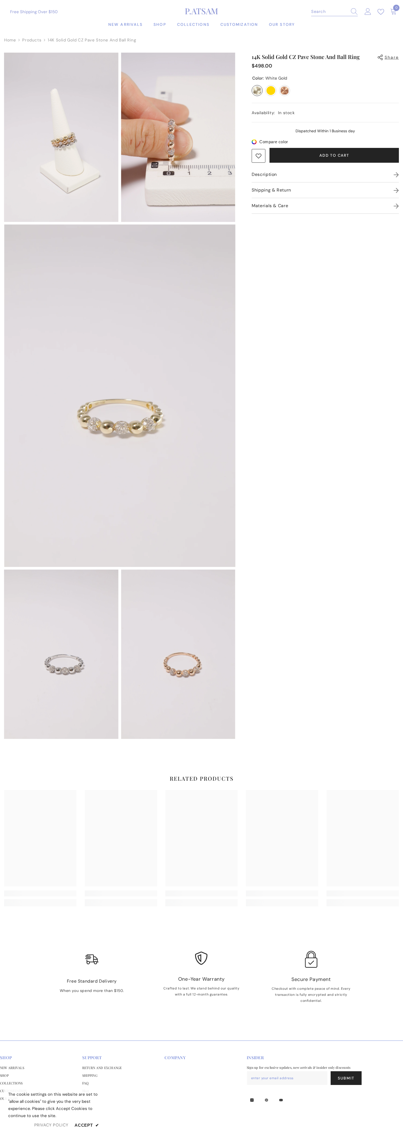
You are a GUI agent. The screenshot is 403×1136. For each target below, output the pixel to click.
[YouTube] (281, 1100)
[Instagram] (252, 1100)
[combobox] (329, 11)
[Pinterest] (266, 1100)
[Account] (368, 12)
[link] (258, 156)
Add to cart (334, 155)
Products (31, 40)
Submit (346, 1078)
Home (10, 40)
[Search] (334, 11)
